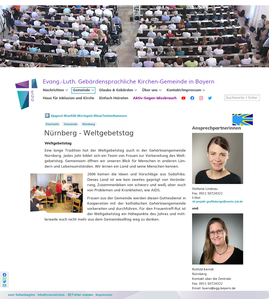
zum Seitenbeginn (21, 294)
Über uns (150, 90)
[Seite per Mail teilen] (4, 284)
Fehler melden (82, 294)
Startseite (52, 124)
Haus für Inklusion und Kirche (68, 98)
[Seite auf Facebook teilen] (4, 275)
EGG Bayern (128, 81)
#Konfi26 (69, 116)
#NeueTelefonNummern (110, 116)
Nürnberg (88, 124)
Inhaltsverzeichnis (51, 294)
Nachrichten (53, 90)
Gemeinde (81, 90)
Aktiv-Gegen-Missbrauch (155, 98)
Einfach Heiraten (113, 98)
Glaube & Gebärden (116, 90)
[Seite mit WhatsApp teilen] (4, 278)
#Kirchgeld (84, 116)
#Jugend (57, 116)
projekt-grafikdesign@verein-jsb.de (219, 201)
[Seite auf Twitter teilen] (4, 281)
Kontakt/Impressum (184, 90)
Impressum (104, 294)
